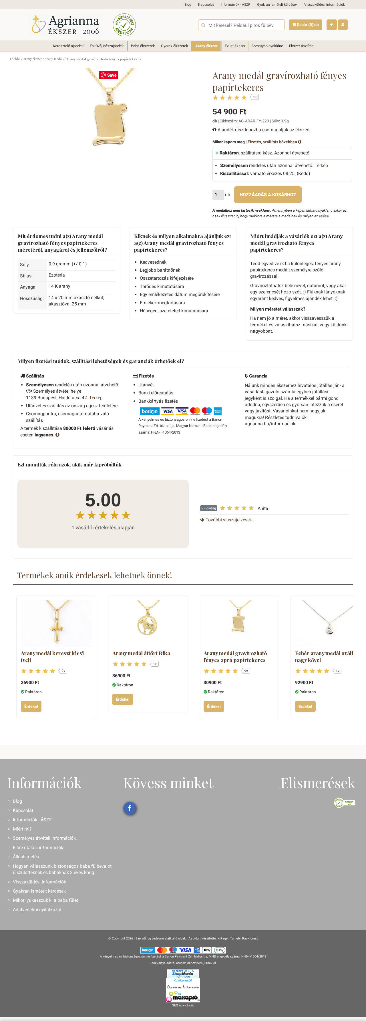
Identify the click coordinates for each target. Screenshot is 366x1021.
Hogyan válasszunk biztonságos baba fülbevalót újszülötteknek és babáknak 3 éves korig (62, 869)
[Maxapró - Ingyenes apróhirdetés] (183, 996)
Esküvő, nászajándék (107, 46)
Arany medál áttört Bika (141, 653)
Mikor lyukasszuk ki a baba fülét (45, 900)
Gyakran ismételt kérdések (277, 5)
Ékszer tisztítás (301, 46)
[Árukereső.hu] (183, 981)
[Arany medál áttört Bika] (147, 623)
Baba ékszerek (143, 46)
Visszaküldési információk (324, 5)
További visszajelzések (228, 520)
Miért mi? (22, 829)
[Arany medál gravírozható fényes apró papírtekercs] (239, 623)
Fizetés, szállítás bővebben (273, 142)
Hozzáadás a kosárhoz (268, 194)
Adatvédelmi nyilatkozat (37, 909)
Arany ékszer (206, 46)
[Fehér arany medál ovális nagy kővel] (330, 623)
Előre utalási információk (38, 847)
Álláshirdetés (26, 856)
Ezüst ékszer (235, 46)
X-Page (223, 938)
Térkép (321, 165)
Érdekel (31, 706)
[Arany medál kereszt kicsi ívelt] (56, 623)
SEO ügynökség (183, 1005)
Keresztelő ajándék (68, 46)
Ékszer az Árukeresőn (183, 987)
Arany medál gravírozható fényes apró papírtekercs (235, 657)
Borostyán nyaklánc (267, 46)
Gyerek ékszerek (174, 46)
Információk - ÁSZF (235, 5)
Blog (187, 5)
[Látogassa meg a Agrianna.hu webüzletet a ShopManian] (183, 973)
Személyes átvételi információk (44, 838)
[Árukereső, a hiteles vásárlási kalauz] (124, 24)
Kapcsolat (206, 5)
